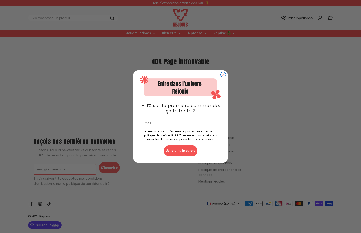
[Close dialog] (223, 74)
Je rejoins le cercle (180, 150)
